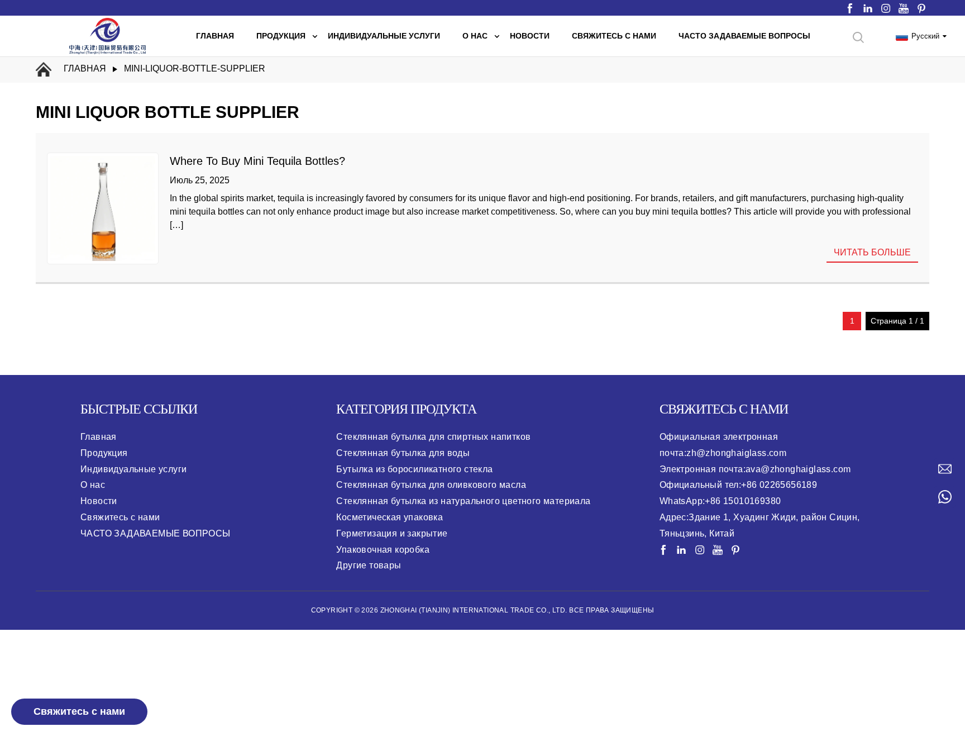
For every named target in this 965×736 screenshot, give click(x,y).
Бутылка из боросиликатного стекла (414, 469)
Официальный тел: (738, 485)
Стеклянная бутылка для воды (403, 453)
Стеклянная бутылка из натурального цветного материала (463, 501)
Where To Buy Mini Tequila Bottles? (257, 161)
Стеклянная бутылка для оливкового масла (431, 485)
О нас (92, 485)
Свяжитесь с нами (79, 711)
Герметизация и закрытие (391, 533)
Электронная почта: (755, 469)
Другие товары (368, 565)
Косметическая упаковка (389, 517)
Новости (98, 501)
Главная (85, 68)
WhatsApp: (720, 501)
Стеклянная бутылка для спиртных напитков (433, 436)
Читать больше (872, 252)
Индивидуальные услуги (133, 469)
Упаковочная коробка (382, 549)
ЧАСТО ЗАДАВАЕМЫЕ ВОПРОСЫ (155, 533)
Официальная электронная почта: (723, 445)
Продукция (104, 453)
